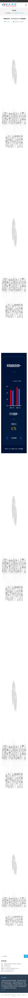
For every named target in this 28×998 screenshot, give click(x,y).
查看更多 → (3, 990)
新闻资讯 (17, 13)
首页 (13, 13)
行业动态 (21, 13)
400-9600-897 (14, 1)
